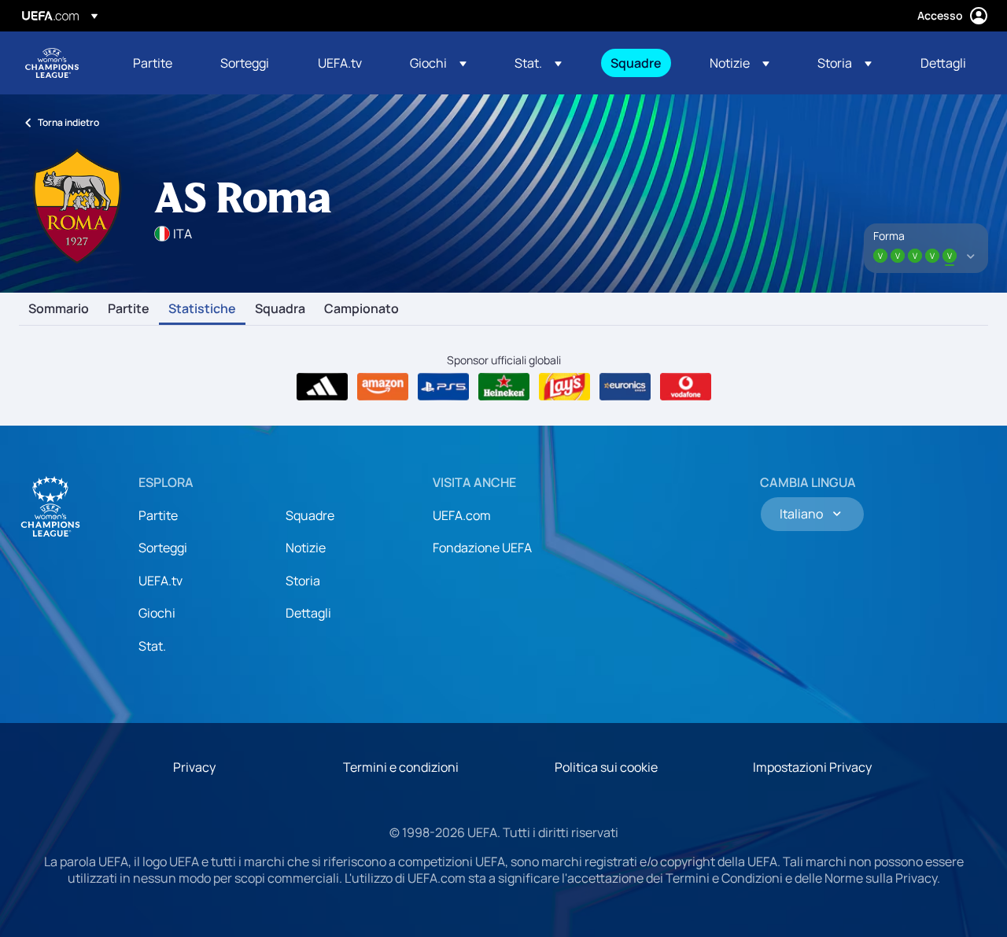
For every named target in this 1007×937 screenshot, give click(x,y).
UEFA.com (462, 515)
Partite (128, 309)
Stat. (152, 646)
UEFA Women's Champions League (52, 63)
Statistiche (202, 309)
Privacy (194, 767)
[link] (153, 63)
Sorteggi (162, 547)
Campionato (361, 309)
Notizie (306, 547)
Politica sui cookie (606, 767)
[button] (438, 63)
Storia (303, 580)
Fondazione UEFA (482, 547)
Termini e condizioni (401, 767)
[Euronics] (625, 387)
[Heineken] (503, 387)
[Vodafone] (685, 387)
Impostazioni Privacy (812, 767)
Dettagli (308, 613)
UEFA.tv (160, 580)
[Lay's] (564, 387)
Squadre (310, 515)
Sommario (58, 309)
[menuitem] (157, 63)
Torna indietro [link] (68, 122)
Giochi (156, 613)
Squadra (280, 309)
